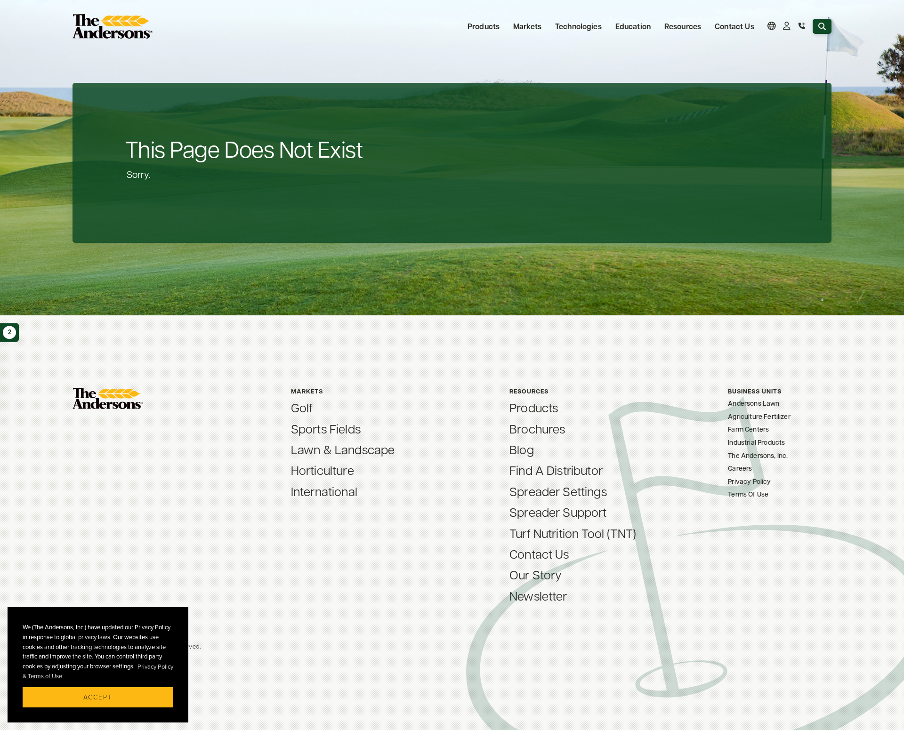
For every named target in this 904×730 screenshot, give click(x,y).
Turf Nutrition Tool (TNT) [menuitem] (572, 533)
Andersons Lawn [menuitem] (753, 403)
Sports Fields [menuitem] (326, 428)
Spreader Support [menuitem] (558, 512)
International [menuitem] (324, 491)
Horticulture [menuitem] (322, 470)
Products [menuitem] (533, 407)
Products (484, 26)
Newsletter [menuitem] (538, 595)
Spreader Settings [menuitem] (558, 491)
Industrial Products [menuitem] (756, 442)
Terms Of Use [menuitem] (748, 493)
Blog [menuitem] (521, 449)
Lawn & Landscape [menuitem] (343, 449)
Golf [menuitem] (302, 407)
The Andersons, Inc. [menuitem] (758, 455)
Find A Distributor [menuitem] (556, 470)
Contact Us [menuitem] (734, 26)
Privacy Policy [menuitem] (749, 481)
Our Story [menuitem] (535, 574)
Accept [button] (98, 696)
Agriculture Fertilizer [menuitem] (759, 416)
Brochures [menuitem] (537, 428)
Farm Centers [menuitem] (748, 429)
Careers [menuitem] (740, 468)
